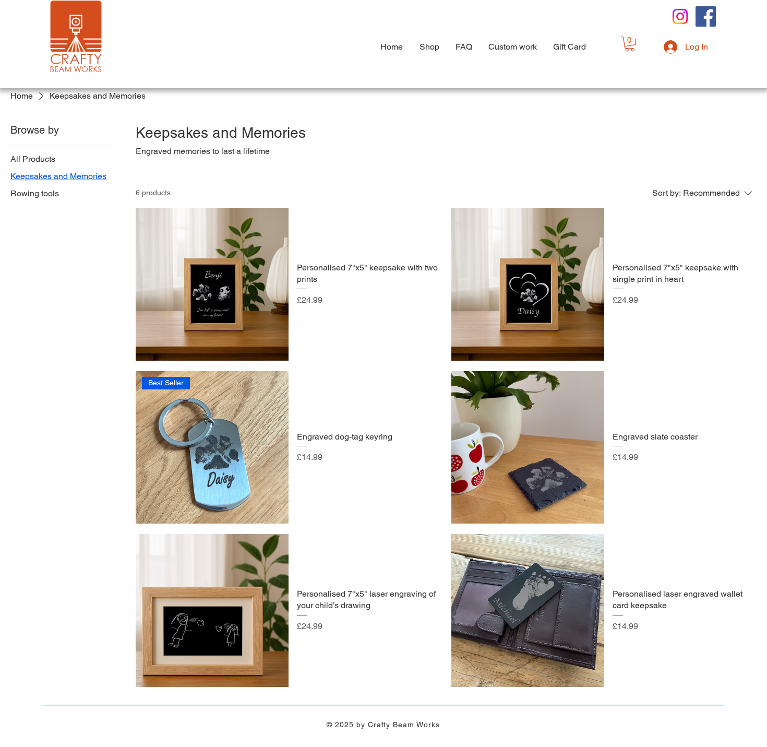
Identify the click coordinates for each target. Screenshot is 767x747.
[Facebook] (706, 16)
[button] (630, 44)
